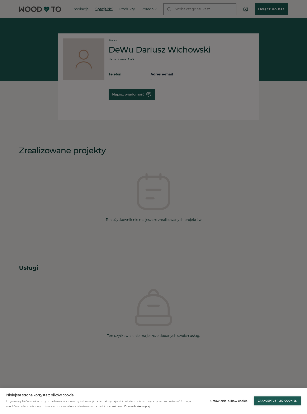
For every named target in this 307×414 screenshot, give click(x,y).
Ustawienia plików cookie (228, 401)
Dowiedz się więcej (137, 406)
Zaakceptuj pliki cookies (277, 400)
